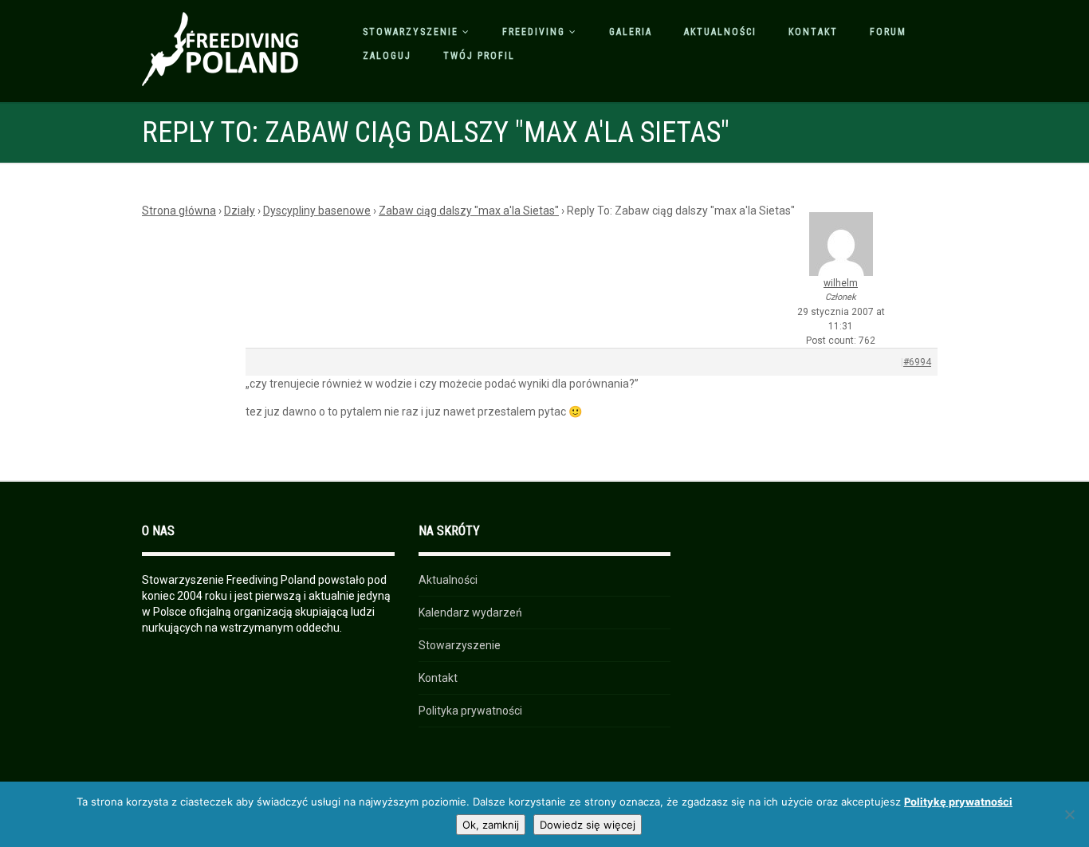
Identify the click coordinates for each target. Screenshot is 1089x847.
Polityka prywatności (470, 710)
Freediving (533, 31)
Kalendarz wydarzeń (470, 612)
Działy (239, 210)
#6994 (917, 362)
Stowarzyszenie (410, 31)
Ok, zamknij (490, 824)
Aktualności (720, 31)
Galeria (630, 31)
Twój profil (479, 55)
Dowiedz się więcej (587, 824)
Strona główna (179, 210)
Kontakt (813, 31)
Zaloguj (387, 55)
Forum (888, 31)
